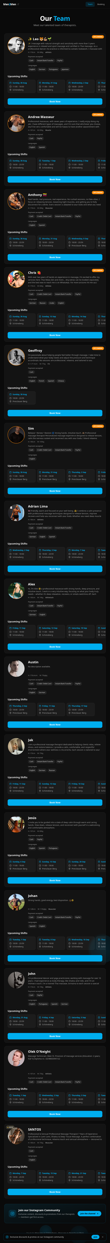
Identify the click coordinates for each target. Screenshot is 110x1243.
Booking (101, 4)
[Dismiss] (102, 1237)
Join (95, 1237)
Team (90, 4)
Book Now (55, 101)
